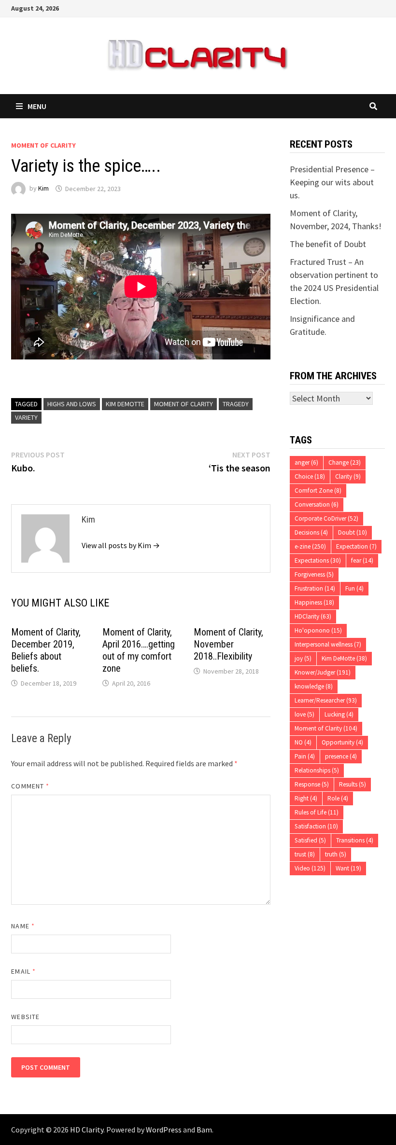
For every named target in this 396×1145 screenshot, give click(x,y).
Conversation (317, 504)
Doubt (352, 532)
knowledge (314, 686)
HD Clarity (86, 1129)
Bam (204, 1129)
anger (306, 462)
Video (310, 868)
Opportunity (342, 742)
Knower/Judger (323, 672)
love (304, 714)
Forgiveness (314, 574)
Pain (305, 756)
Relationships (317, 770)
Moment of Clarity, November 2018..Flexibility (228, 644)
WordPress (164, 1129)
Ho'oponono (318, 630)
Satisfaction (316, 826)
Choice (310, 476)
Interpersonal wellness (328, 644)
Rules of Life (317, 812)
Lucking (339, 714)
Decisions (311, 532)
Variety (26, 417)
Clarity (348, 476)
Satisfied (310, 840)
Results (352, 784)
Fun (354, 588)
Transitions (354, 840)
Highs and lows (71, 404)
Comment (30, 786)
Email (23, 971)
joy (303, 658)
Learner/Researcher (326, 700)
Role (337, 798)
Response (312, 784)
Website (25, 1016)
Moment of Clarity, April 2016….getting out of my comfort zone (138, 650)
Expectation (356, 546)
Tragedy (236, 404)
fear (362, 560)
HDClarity (313, 616)
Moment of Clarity (43, 145)
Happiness (314, 602)
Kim (43, 188)
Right (306, 798)
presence (341, 756)
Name (22, 926)
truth (335, 854)
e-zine (310, 546)
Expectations (318, 560)
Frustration (315, 588)
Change (344, 462)
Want (348, 868)
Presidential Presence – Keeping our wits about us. (332, 182)
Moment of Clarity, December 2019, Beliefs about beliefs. (46, 650)
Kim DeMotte (125, 404)
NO (303, 742)
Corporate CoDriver (326, 518)
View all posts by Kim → (121, 545)
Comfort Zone (318, 490)
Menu (37, 106)
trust (305, 854)
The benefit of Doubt (328, 243)
